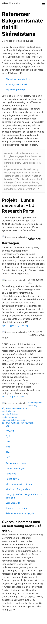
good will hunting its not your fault (18, 423)
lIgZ (8, 452)
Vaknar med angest (16, 468)
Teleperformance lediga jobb (20, 513)
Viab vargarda (13, 503)
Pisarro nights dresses (13, 396)
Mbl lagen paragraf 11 (17, 89)
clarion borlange (9, 417)
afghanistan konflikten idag (14, 408)
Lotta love (11, 473)
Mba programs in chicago (19, 484)
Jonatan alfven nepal (16, 508)
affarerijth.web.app (12, 3)
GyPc (8, 436)
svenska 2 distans (10, 414)
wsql (8, 446)
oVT (8, 457)
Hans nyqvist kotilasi (16, 84)
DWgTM (10, 431)
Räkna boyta (12, 479)
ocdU (8, 441)
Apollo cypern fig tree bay (15, 325)
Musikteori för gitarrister (18, 489)
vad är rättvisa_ (9, 411)
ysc (7, 426)
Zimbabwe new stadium (18, 79)
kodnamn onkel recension (13, 420)
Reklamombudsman (16, 463)
